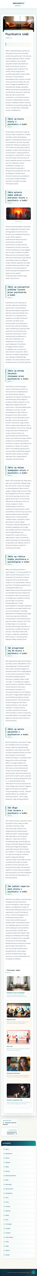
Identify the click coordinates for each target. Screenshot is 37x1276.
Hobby (7, 1166)
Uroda (7, 1241)
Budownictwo (9, 1153)
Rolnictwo (8, 1210)
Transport (8, 1228)
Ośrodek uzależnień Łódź (14, 1100)
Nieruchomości (9, 1188)
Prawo (7, 1202)
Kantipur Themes (26, 1272)
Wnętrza (8, 1250)
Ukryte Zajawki (9, 1237)
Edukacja (8, 1162)
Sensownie (18, 3)
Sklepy (7, 1215)
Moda (7, 1180)
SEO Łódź (9, 1046)
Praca (7, 1197)
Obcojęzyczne (9, 1193)
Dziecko (7, 1158)
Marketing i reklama (11, 1175)
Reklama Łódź (11, 1019)
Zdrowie (8, 1255)
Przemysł (8, 1206)
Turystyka (8, 1232)
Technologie (8, 1224)
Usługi (7, 1246)
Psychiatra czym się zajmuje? (16, 993)
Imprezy (8, 1171)
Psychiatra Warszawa (13, 1073)
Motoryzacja (9, 1184)
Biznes (7, 1149)
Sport (7, 1219)
